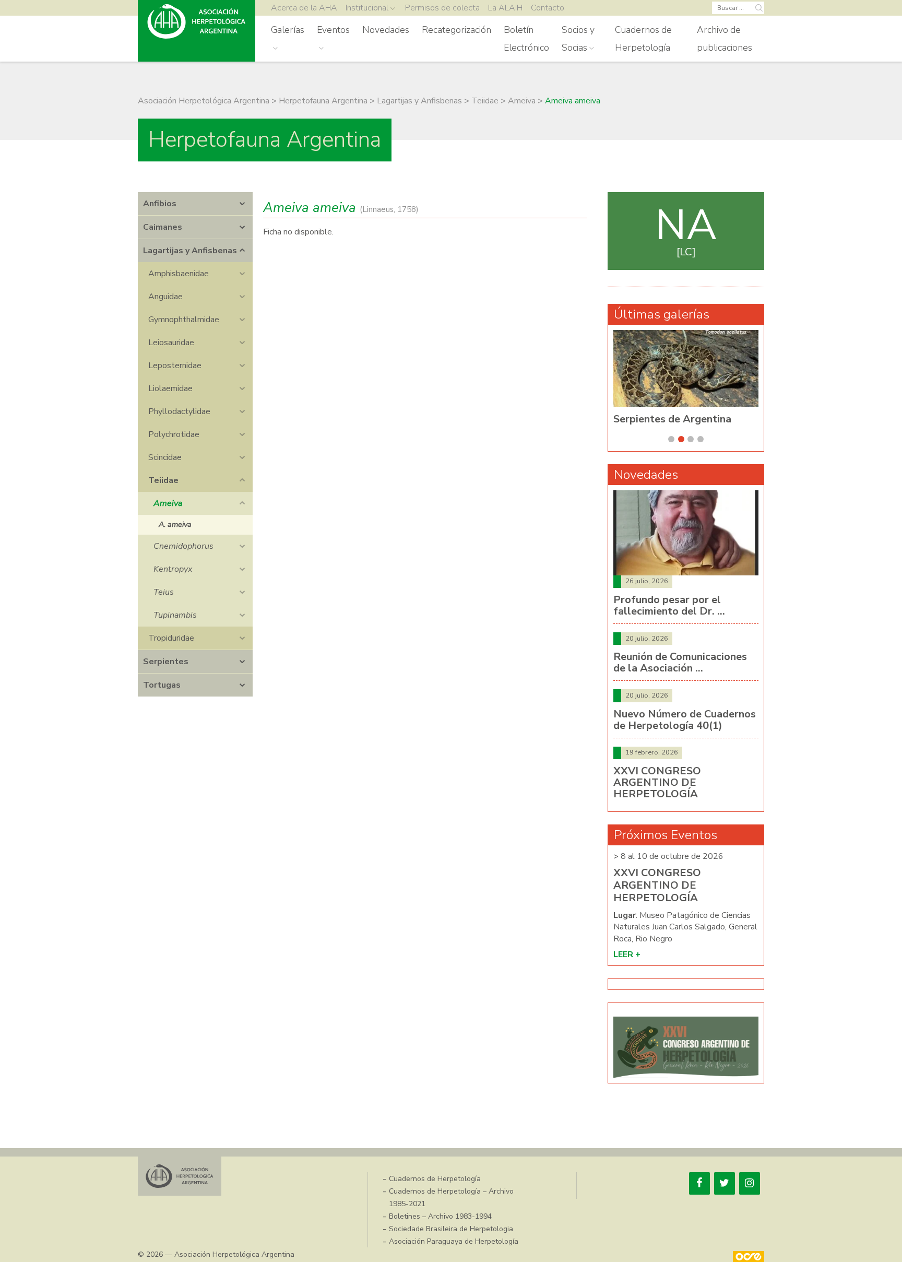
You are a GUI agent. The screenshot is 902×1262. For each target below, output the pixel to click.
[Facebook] (699, 1183)
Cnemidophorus (183, 546)
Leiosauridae (171, 342)
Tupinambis (175, 615)
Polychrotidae (173, 434)
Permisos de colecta (442, 8)
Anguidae (165, 296)
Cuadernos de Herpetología (643, 38)
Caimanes (162, 227)
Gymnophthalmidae (183, 319)
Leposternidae (174, 365)
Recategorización (456, 29)
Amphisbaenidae (178, 273)
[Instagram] (749, 1183)
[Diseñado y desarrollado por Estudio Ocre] (748, 1256)
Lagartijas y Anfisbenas (190, 250)
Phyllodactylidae (179, 411)
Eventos (333, 29)
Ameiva (167, 503)
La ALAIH (505, 8)
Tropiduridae (171, 638)
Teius (163, 592)
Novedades (385, 29)
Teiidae (163, 480)
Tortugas (162, 685)
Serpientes (165, 661)
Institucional (367, 8)
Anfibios (159, 203)
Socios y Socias (578, 38)
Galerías (287, 29)
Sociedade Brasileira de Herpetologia (451, 1229)
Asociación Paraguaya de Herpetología (453, 1241)
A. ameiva (175, 524)
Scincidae (165, 457)
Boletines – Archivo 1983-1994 (440, 1216)
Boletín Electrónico (526, 38)
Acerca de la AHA (304, 8)
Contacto (547, 8)
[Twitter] (724, 1183)
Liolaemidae (170, 388)
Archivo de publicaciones (724, 38)
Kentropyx (172, 569)
